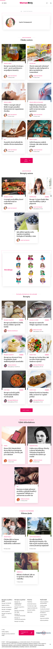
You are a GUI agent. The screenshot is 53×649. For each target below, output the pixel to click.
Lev (42, 283)
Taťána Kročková (12, 460)
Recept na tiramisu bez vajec (19, 611)
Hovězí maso (32, 354)
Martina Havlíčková (13, 331)
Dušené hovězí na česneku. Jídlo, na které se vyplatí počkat (39, 395)
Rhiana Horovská (37, 330)
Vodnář (18, 268)
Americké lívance (31, 604)
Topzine (31, 645)
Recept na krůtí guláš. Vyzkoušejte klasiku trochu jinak (12, 395)
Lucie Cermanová (12, 75)
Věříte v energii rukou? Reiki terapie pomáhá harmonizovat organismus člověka (14, 108)
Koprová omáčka (44, 618)
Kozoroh (30, 283)
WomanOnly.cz (21, 11)
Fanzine (35, 645)
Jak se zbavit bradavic (43, 615)
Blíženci (42, 276)
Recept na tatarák (6, 603)
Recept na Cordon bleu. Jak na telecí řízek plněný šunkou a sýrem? (39, 359)
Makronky (29, 612)
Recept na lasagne (6, 609)
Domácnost (32, 63)
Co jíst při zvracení (45, 609)
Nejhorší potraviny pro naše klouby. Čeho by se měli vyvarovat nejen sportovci (38, 108)
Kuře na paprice (6, 611)
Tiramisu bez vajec (32, 606)
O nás (3, 629)
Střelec (30, 276)
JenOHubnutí (33, 646)
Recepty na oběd (8, 196)
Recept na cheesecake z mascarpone (18, 603)
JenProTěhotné (17, 645)
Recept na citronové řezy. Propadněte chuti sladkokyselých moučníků (13, 359)
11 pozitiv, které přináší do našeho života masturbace (13, 143)
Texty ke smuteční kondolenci (45, 611)
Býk (18, 283)
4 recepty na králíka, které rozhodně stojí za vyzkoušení (13, 201)
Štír (42, 261)
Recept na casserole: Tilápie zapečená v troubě (38, 324)
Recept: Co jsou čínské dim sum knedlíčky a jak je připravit (39, 201)
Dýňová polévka (44, 620)
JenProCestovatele (7, 646)
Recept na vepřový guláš (6, 614)
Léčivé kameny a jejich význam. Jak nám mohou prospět (38, 144)
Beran (30, 261)
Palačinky (29, 602)
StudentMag (41, 645)
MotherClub (5, 645)
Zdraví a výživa (7, 63)
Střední (46, 354)
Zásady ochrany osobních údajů (8, 634)
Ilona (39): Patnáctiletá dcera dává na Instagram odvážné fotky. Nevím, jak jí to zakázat (13, 451)
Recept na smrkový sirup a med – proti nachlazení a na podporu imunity (13, 68)
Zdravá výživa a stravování (36, 102)
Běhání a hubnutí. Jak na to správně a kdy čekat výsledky (26, 577)
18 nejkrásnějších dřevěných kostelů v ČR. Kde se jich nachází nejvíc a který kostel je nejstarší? (39, 542)
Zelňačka (4, 617)
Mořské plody (32, 196)
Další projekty (5, 631)
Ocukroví (26, 646)
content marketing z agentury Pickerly (28, 643)
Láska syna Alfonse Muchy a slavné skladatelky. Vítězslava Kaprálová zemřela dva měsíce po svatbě (39, 452)
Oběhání (10, 645)
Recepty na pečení (9, 320)
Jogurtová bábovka (32, 608)
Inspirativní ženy (33, 445)
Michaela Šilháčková (38, 365)
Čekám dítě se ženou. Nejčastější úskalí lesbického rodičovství (12, 541)
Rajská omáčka (5, 605)
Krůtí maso (7, 390)
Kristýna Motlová (12, 365)
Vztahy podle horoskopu (43, 606)
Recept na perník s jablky (19, 607)
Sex (5, 139)
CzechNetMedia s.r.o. (14, 642)
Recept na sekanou (7, 607)
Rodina (5, 445)
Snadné (47, 196)
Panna (42, 268)
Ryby (18, 276)
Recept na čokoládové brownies (19, 614)
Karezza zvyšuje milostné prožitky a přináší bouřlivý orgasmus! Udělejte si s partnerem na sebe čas (26, 492)
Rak (30, 268)
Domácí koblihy (31, 610)
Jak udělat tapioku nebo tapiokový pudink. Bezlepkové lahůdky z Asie (26, 234)
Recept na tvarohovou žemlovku (19, 618)
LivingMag (21, 646)
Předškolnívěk (25, 645)
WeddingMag (15, 646)
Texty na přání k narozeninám (44, 602)
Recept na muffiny (19, 621)
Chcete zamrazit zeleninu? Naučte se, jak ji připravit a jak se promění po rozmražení (39, 69)
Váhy (18, 261)
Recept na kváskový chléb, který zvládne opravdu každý (13, 325)
